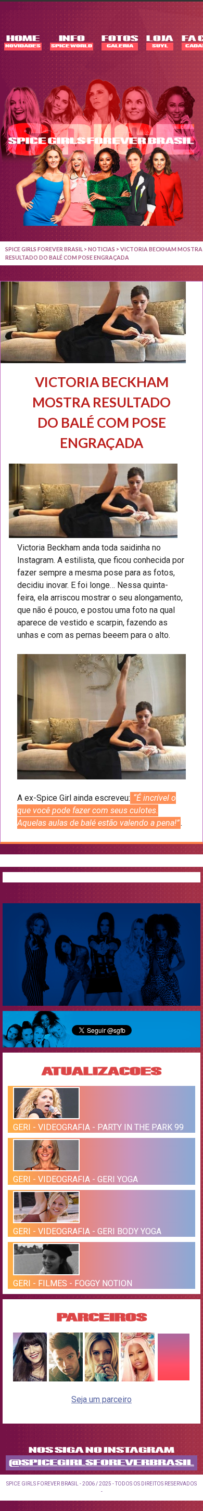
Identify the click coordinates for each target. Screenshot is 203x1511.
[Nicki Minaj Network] (138, 1379)
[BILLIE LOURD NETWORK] (102, 1379)
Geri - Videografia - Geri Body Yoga (87, 1231)
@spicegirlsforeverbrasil (101, 1462)
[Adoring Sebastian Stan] (66, 1379)
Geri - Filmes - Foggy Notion (72, 1283)
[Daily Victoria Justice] (30, 1379)
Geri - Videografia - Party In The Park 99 (98, 1127)
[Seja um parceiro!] (174, 1379)
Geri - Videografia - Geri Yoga (75, 1179)
